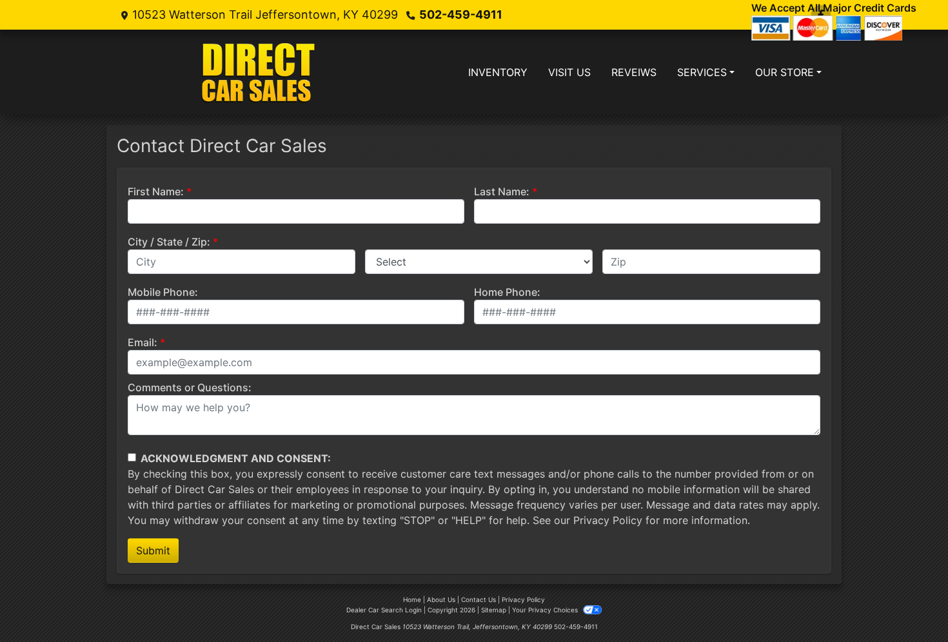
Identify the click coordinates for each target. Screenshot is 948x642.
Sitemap (493, 610)
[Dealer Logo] (260, 72)
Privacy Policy (607, 520)
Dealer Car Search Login (384, 610)
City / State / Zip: (169, 241)
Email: (142, 342)
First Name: (156, 191)
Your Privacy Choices (546, 610)
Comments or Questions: (190, 387)
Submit (153, 550)
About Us (441, 599)
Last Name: (501, 191)
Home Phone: (507, 292)
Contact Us (478, 599)
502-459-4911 (460, 14)
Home (412, 599)
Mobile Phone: (163, 292)
